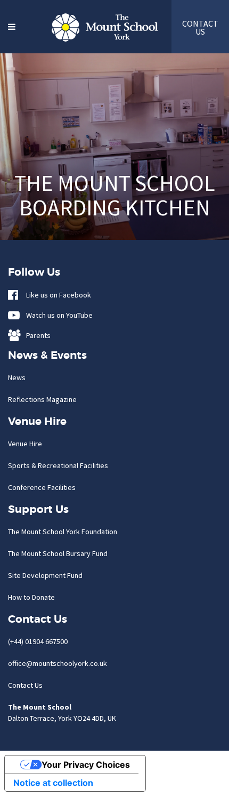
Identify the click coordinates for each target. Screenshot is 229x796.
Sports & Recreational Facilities (58, 465)
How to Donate (31, 597)
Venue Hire (25, 443)
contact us (200, 27)
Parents (36, 335)
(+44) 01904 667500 (38, 641)
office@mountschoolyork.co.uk (57, 663)
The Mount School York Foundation (62, 531)
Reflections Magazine (42, 399)
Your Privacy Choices (86, 764)
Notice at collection (53, 782)
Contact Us (25, 685)
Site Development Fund (45, 575)
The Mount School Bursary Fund (58, 553)
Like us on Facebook (56, 295)
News (17, 377)
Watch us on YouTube (57, 315)
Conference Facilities (42, 487)
